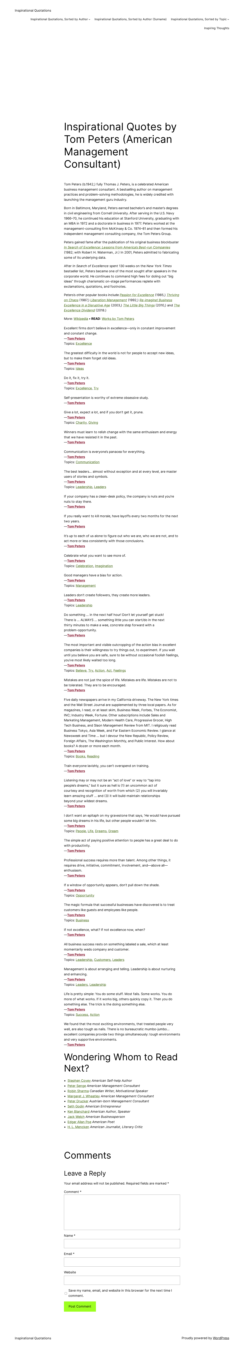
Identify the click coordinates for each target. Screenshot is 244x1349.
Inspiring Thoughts (216, 28)
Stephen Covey (79, 1080)
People (81, 831)
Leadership (84, 487)
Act (109, 670)
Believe (81, 670)
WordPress (221, 1338)
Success (82, 1014)
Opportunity (85, 895)
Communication (88, 462)
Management (86, 585)
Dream (113, 831)
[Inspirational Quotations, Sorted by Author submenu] (89, 19)
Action (100, 670)
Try (96, 388)
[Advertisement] (122, 73)
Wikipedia (81, 319)
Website (70, 1272)
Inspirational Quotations (33, 10)
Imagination (104, 566)
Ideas (80, 368)
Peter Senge (77, 1086)
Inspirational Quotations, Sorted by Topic (199, 19)
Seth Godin (76, 1106)
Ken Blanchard (78, 1111)
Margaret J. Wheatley (84, 1096)
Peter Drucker (78, 1101)
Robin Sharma (78, 1091)
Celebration (84, 566)
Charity (81, 422)
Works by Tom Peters (118, 319)
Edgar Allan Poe (79, 1122)
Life (90, 831)
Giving (93, 422)
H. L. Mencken (78, 1127)
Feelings (119, 670)
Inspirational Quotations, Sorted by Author (59, 19)
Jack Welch (76, 1117)
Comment (72, 1192)
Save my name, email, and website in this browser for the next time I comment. (120, 1293)
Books (80, 756)
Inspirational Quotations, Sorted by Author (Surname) (130, 19)
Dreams (101, 831)
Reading (93, 756)
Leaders (100, 487)
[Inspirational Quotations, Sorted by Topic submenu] (228, 19)
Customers (102, 960)
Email (69, 1254)
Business (82, 920)
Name (69, 1235)
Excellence (84, 343)
